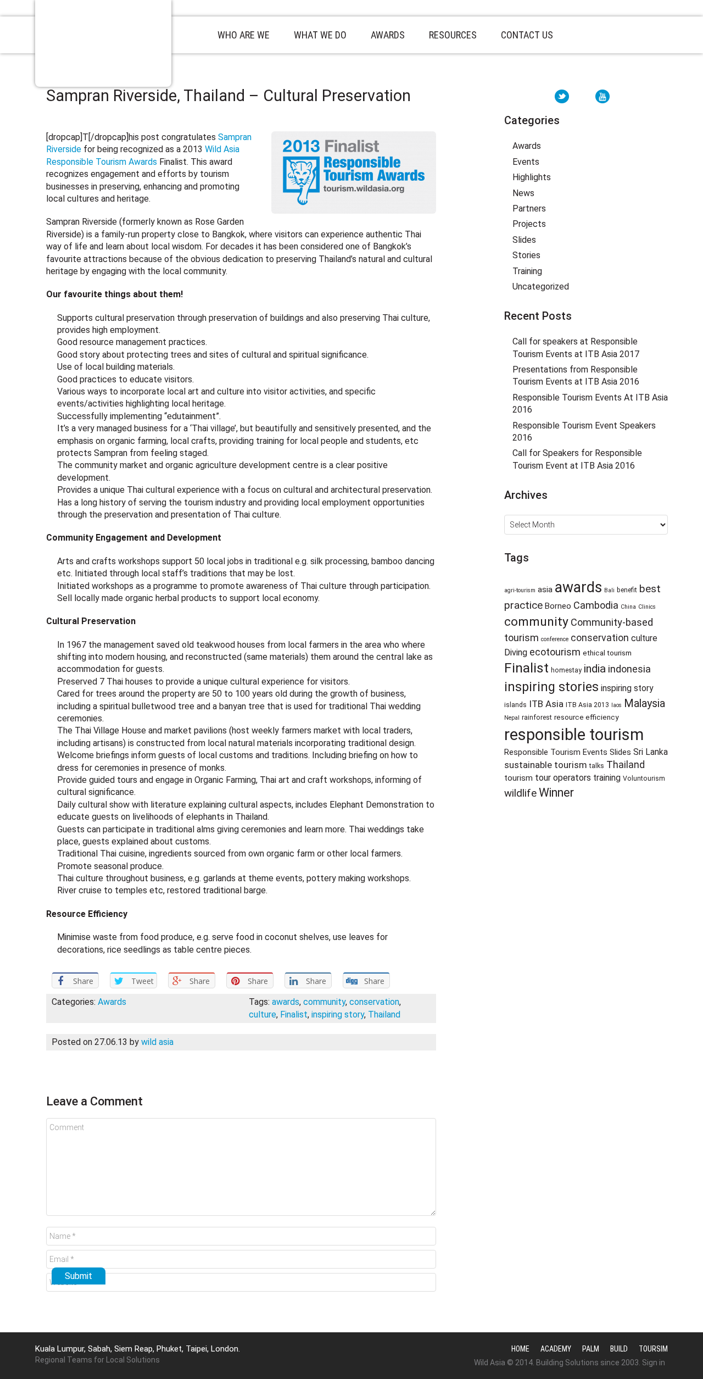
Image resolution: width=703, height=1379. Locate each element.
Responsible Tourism (103, 43)
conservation (374, 1002)
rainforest (537, 717)
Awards (112, 1002)
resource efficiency (586, 717)
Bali (609, 590)
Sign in (653, 1362)
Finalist (294, 1014)
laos (616, 705)
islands (515, 705)
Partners (529, 208)
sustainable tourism (545, 764)
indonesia (629, 669)
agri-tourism (519, 590)
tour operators (563, 777)
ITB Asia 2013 (587, 705)
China (628, 606)
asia (545, 589)
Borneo (558, 606)
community (324, 1002)
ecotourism (555, 652)
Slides (524, 240)
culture (262, 1014)
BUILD (619, 1348)
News (523, 193)
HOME (520, 1348)
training (607, 777)
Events (525, 162)
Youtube (602, 96)
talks (596, 766)
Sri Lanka (650, 752)
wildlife (520, 793)
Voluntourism (644, 778)
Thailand (384, 1014)
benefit (627, 590)
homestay (566, 670)
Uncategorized (540, 286)
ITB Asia (546, 703)
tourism (518, 778)
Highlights (531, 177)
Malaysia (644, 703)
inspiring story (337, 1014)
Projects (529, 224)
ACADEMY (555, 1348)
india (595, 668)
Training (527, 271)
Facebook (582, 96)
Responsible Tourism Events (555, 752)
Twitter (562, 96)
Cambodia (595, 605)
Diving (515, 652)
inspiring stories (551, 686)
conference (554, 639)
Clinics (647, 606)
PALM (590, 1348)
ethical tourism (607, 652)
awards (285, 1002)
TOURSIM (653, 1348)
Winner (556, 792)
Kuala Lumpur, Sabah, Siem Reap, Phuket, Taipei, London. (137, 1349)
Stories (526, 255)
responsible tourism (574, 734)
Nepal (512, 717)
